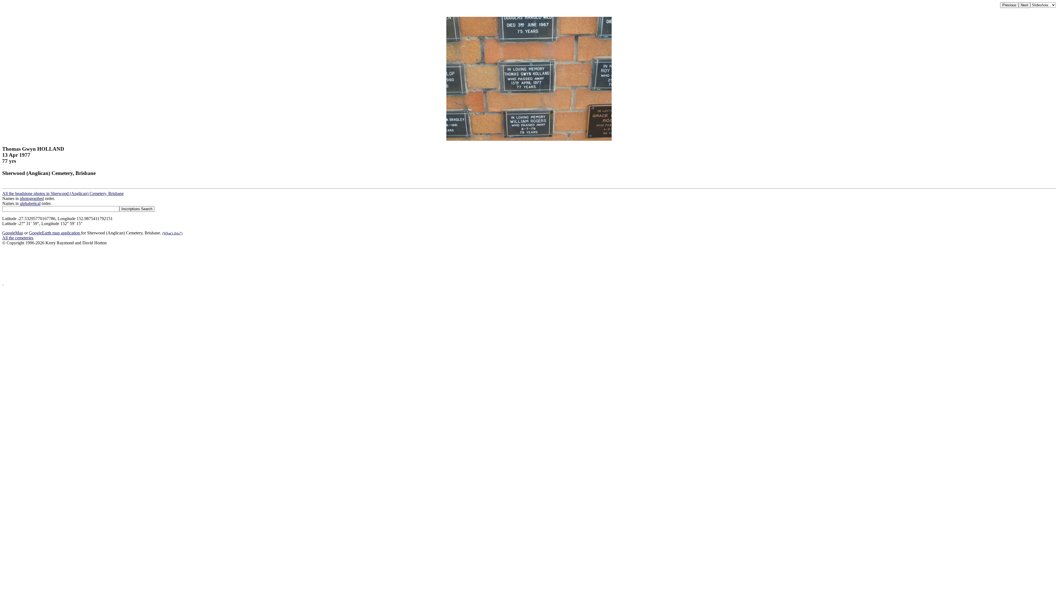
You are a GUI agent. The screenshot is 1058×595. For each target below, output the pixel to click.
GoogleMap (12, 233)
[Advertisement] (167, 264)
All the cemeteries (17, 238)
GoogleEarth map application (55, 233)
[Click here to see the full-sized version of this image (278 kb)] (529, 139)
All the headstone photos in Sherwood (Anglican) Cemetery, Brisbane (63, 193)
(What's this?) (172, 233)
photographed (32, 198)
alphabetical (30, 203)
